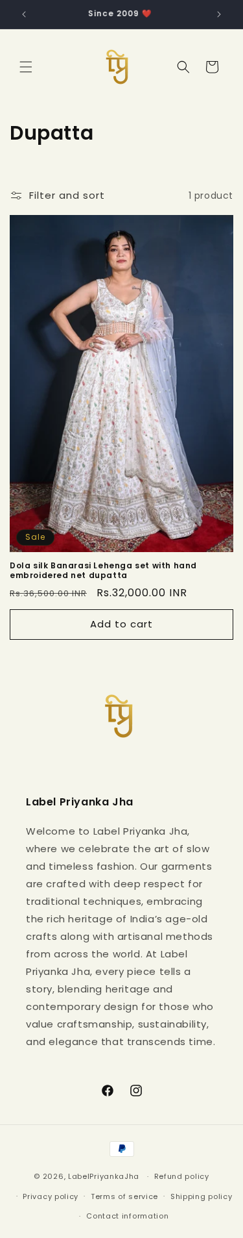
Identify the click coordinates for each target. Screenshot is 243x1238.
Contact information (127, 1216)
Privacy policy (50, 1196)
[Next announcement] (219, 14)
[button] (26, 67)
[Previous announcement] (24, 14)
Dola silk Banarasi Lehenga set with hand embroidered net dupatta (103, 571)
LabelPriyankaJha (103, 1176)
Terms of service (124, 1196)
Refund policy (181, 1176)
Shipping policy (201, 1196)
